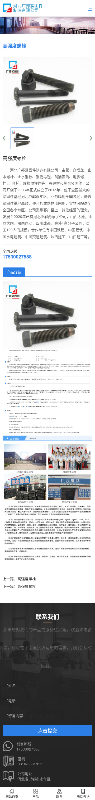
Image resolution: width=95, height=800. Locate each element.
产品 (35, 796)
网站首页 (12, 796)
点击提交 (47, 730)
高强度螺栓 (26, 578)
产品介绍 (14, 272)
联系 (59, 796)
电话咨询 (83, 796)
